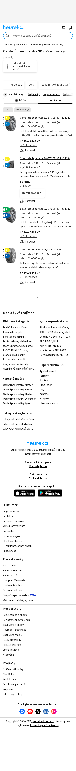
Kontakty (8, 516)
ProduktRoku (10, 679)
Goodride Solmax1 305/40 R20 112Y (40, 250)
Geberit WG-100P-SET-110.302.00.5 (56, 336)
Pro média (8, 531)
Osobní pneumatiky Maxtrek (18, 394)
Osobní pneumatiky (53, 44)
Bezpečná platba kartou (16, 595)
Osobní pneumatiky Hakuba (18, 390)
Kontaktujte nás (38, 466)
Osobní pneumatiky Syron (17, 403)
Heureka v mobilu (12, 571)
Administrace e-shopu (15, 615)
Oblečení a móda (49, 403)
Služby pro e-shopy (13, 625)
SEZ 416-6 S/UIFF (49, 341)
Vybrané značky (13, 379)
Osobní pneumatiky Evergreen (19, 399)
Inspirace (8, 689)
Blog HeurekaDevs (13, 541)
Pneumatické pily (12, 332)
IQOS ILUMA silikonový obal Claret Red (56, 332)
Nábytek (44, 399)
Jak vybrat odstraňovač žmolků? (19, 419)
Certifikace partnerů (14, 684)
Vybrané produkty (52, 321)
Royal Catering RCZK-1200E (55, 355)
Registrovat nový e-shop (16, 620)
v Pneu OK (25, 186)
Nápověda (8, 655)
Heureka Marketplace (14, 630)
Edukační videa (11, 650)
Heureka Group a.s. (43, 721)
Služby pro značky (12, 635)
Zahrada (44, 394)
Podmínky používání (13, 521)
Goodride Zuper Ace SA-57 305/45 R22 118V (45, 209)
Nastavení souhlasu (13, 585)
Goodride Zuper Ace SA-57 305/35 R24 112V (45, 158)
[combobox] (38, 35)
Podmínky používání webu (44, 725)
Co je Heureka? (11, 511)
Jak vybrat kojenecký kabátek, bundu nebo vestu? (19, 429)
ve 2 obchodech (28, 145)
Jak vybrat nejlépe (15, 413)
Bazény (44, 380)
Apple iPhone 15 (48, 371)
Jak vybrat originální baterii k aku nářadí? (19, 424)
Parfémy (44, 376)
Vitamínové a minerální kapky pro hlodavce (19, 369)
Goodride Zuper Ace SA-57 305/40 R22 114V (45, 118)
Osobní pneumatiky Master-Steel (19, 385)
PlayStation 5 (47, 385)
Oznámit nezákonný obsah (17, 546)
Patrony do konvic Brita (16, 359)
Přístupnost (9, 551)
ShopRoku (8, 674)
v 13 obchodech (28, 277)
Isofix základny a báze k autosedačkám (19, 341)
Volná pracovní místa (14, 526)
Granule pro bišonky (14, 355)
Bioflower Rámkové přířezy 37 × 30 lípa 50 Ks (56, 327)
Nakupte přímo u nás (14, 580)
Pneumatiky (35, 44)
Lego (42, 390)
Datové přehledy (12, 640)
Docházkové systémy (15, 327)
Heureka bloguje (12, 536)
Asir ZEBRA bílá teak (51, 346)
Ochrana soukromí (12, 590)
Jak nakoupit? (10, 566)
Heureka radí (10, 575)
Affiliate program (12, 645)
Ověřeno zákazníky (13, 669)
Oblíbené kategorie (16, 321)
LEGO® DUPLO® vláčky (15, 350)
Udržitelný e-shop (12, 694)
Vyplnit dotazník (38, 478)
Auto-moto (21, 44)
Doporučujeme (50, 365)
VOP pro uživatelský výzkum (18, 600)
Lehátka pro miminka (14, 336)
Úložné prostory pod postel (18, 346)
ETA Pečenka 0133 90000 (53, 350)
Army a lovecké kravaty (15, 364)
